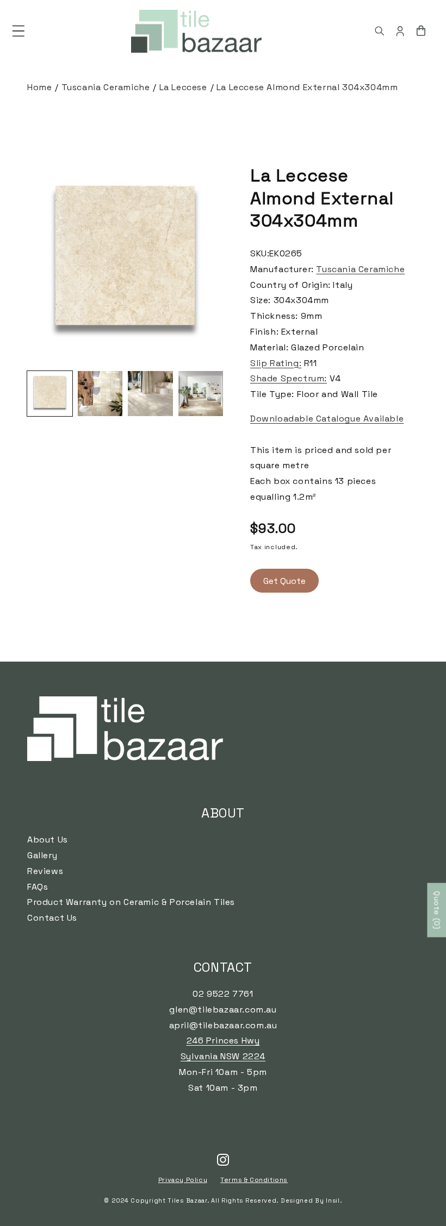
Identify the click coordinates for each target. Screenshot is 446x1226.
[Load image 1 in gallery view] (49, 393)
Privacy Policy (182, 1179)
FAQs (37, 886)
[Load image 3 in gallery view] (150, 393)
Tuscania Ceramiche (105, 87)
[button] (18, 31)
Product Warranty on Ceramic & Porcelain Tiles (131, 902)
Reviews (45, 871)
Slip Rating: (275, 363)
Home (39, 87)
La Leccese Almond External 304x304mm (307, 87)
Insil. (334, 1200)
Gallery (42, 855)
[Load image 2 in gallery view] (100, 393)
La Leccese (183, 87)
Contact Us (52, 917)
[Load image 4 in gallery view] (201, 393)
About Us (47, 839)
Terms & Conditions (254, 1179)
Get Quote (284, 581)
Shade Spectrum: (288, 378)
